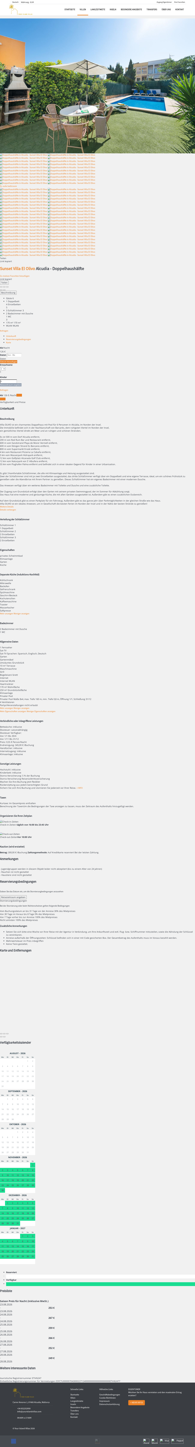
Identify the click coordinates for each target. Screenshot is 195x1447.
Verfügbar (12, 1279)
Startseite (69, 9)
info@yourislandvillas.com (29, 1411)
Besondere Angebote (131, 9)
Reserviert (12, 1272)
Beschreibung (8, 292)
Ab (1, 347)
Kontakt (179, 9)
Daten (3, 354)
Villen (83, 9)
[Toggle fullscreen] (4, 286)
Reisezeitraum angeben (10, 384)
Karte (8, 342)
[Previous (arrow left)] (1, 289)
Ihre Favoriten (179, 2)
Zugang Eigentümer (164, 2)
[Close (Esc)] (1, 286)
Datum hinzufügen (8, 361)
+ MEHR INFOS (136, 1402)
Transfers (152, 9)
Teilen (4, 282)
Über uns (166, 9)
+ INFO (80, 788)
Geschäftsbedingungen (109, 1394)
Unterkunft (11, 336)
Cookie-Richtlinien (107, 1397)
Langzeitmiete (97, 9)
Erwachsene (6, 364)
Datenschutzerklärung (109, 1404)
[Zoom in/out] (7, 286)
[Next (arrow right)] (4, 289)
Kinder (3, 377)
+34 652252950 (23, 1408)
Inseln (113, 9)
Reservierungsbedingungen (18, 339)
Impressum (104, 1401)
